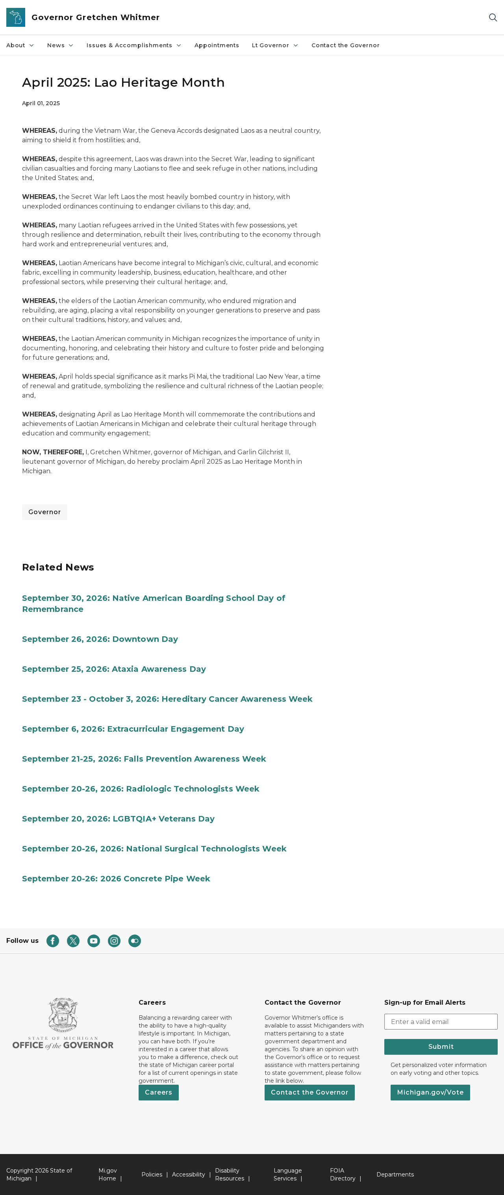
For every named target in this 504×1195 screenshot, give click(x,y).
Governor (44, 512)
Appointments (217, 45)
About (15, 45)
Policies (151, 1174)
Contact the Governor (345, 45)
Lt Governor (270, 45)
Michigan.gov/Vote (430, 1092)
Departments (395, 1174)
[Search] (493, 17)
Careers (158, 1092)
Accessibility (188, 1174)
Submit (441, 1046)
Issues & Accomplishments (129, 45)
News (56, 45)
